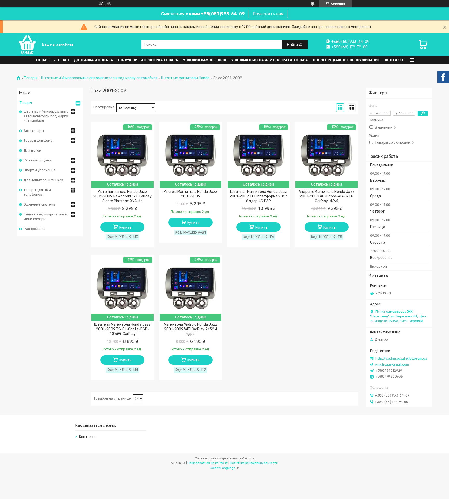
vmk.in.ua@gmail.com (392, 364)
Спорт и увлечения (39, 170)
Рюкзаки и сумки (38, 160)
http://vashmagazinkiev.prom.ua (401, 358)
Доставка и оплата (93, 60)
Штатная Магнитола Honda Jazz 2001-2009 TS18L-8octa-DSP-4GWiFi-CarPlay (122, 329)
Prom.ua (248, 458)
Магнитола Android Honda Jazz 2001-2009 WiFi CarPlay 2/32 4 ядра (190, 329)
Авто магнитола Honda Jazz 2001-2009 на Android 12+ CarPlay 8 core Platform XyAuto (122, 196)
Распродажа (34, 229)
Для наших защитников (43, 180)
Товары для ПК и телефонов (37, 192)
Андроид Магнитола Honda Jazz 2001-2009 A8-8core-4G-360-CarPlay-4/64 (326, 196)
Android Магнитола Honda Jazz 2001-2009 (190, 194)
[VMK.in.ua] (28, 44)
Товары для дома (38, 140)
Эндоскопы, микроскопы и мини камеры (45, 216)
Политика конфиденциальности (254, 463)
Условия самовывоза (204, 60)
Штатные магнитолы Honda (185, 78)
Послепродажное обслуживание (346, 60)
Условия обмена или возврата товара (269, 60)
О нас (63, 60)
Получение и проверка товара (148, 60)
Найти (293, 44)
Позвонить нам (268, 13)
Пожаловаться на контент (208, 463)
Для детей (32, 150)
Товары (42, 60)
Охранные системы (40, 204)
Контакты (395, 60)
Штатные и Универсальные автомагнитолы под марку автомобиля (99, 78)
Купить (125, 227)
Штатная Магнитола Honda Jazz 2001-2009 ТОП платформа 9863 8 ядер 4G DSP (258, 196)
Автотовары (34, 131)
